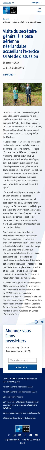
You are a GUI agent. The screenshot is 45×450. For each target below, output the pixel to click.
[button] (37, 2)
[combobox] (37, 2)
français (8, 74)
